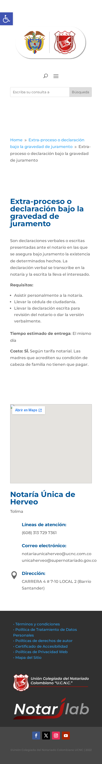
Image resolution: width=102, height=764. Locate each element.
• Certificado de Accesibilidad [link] (40, 646)
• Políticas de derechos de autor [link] (43, 640)
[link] (6, 18)
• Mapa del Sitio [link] (28, 657)
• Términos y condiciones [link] (36, 624)
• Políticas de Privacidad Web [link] (40, 651)
